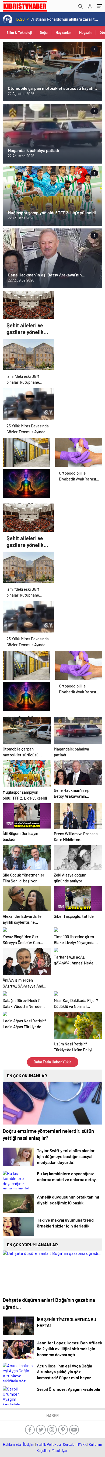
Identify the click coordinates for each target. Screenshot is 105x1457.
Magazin (85, 32)
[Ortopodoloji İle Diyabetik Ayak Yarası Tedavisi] (78, 451)
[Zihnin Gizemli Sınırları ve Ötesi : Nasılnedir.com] (26, 482)
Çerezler (69, 1444)
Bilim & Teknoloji (19, 32)
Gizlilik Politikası (48, 1444)
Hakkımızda (12, 1444)
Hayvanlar (63, 32)
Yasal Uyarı (60, 1450)
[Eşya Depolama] (26, 451)
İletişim (28, 1444)
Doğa (44, 32)
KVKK (82, 1444)
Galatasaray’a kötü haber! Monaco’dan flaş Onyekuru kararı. (64, 19)
